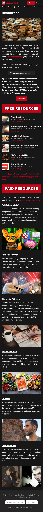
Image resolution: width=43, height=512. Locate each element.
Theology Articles (11, 299)
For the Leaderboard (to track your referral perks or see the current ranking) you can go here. (21, 177)
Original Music (9, 445)
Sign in (38, 3)
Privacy (36, 495)
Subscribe (31, 3)
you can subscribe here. (30, 200)
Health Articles (9, 351)
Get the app (32, 502)
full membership (15, 57)
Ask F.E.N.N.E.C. (10, 205)
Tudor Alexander (16, 119)
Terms (15, 497)
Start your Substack (16, 502)
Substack (11, 508)
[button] (3, 7)
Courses (6, 398)
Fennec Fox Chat (10, 254)
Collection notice (24, 497)
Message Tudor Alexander (23, 73)
